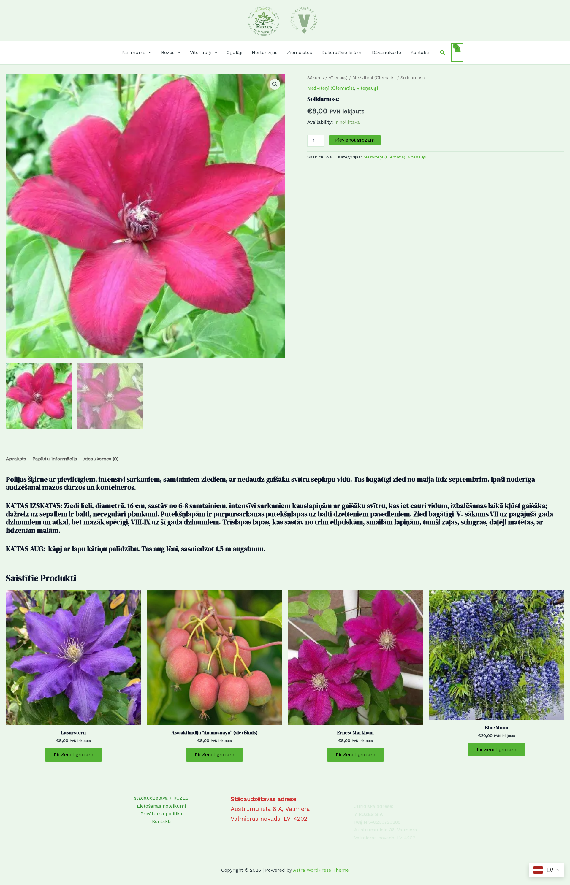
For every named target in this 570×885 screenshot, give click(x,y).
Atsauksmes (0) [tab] (100, 458)
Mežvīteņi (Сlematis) (374, 77)
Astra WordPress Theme (321, 870)
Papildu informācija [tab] (54, 458)
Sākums (315, 77)
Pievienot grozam (355, 140)
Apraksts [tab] (16, 458)
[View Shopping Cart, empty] (457, 52)
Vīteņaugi (338, 77)
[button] (149, 52)
